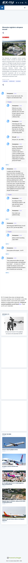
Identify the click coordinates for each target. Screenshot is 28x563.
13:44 (15, 93)
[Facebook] (16, 2)
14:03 (15, 168)
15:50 (15, 223)
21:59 (20, 235)
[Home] (2, 7)
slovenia (18, 81)
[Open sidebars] (25, 7)
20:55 (15, 258)
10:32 (20, 144)
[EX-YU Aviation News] (7, 2)
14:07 (20, 198)
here (20, 304)
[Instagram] (20, 2)
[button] (3, 33)
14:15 (20, 121)
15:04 (20, 210)
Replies (10, 102)
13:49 (20, 105)
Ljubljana (5, 81)
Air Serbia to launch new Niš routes (10, 466)
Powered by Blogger (15, 558)
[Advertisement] (14, 17)
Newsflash (11, 81)
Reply (7, 164)
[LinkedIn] (22, 2)
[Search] (26, 2)
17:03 (15, 248)
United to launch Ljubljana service (10, 449)
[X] (18, 2)
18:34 (18, 137)
